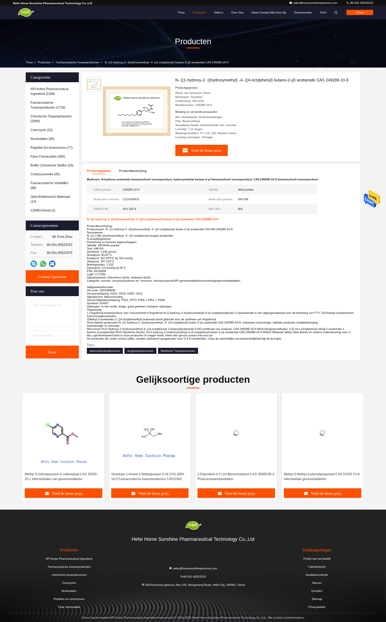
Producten (199, 12)
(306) (48, 156)
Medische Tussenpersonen (178, 350)
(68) (49, 185)
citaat (359, 12)
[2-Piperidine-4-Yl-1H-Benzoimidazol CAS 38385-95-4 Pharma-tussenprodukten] (236, 432)
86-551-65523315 (361, 2)
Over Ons (237, 12)
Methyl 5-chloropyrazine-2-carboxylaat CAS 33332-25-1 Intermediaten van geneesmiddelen (61, 476)
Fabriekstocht (316, 566)
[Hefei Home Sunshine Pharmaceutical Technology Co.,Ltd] (25, 12)
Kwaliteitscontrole (317, 574)
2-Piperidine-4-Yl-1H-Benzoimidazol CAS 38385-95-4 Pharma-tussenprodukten (235, 476)
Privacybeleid (316, 607)
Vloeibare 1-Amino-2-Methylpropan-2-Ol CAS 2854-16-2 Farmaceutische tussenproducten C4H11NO (148, 476)
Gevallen (316, 590)
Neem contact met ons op (269, 12)
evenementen (303, 12)
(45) (45, 174)
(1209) (49, 91)
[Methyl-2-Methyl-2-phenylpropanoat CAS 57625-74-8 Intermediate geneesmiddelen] (322, 432)
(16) (52, 165)
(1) (43, 210)
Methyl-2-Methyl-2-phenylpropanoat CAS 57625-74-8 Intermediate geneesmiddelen (321, 476)
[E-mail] (52, 263)
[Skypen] (33, 263)
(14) (50, 199)
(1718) (48, 105)
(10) (41, 130)
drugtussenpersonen (140, 350)
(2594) (51, 119)
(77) (52, 147)
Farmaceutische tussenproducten (77, 62)
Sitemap (317, 598)
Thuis (181, 12)
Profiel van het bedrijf (316, 558)
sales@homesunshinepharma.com (315, 2)
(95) (42, 139)
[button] (30, 442)
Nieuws (316, 582)
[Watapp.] (43, 264)
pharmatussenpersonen (105, 350)
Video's (218, 12)
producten (44, 62)
